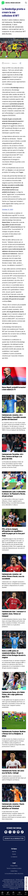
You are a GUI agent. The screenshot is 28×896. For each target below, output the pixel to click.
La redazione (14, 856)
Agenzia (14, 851)
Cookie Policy (14, 871)
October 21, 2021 (7, 209)
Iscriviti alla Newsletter (14, 838)
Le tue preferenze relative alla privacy (14, 873)
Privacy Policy (14, 865)
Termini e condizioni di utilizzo (14, 868)
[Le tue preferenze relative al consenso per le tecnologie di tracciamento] (26, 672)
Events (14, 854)
